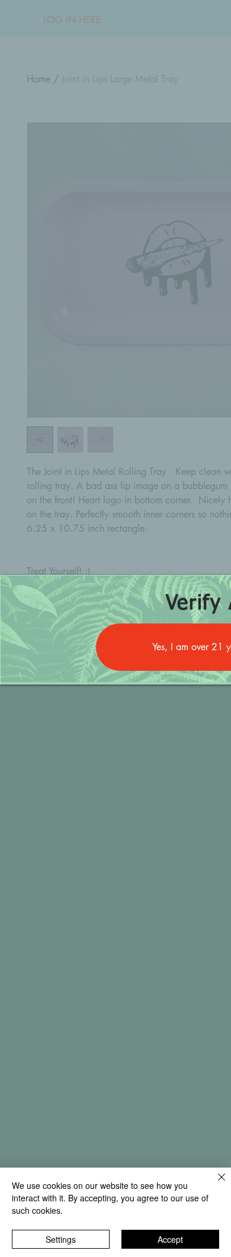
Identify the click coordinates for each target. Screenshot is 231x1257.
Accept (170, 1239)
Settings (61, 1239)
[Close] (214, 1184)
